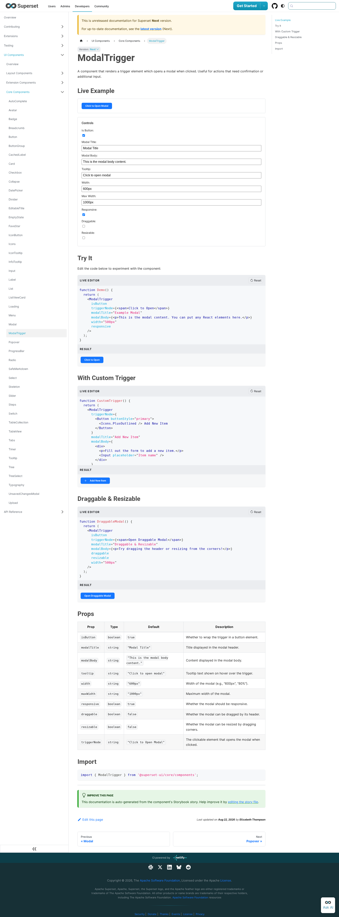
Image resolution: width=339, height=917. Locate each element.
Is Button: (88, 130)
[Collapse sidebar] (34, 849)
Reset (257, 280)
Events (176, 914)
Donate (152, 914)
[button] (34, 26)
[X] (160, 867)
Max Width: (89, 196)
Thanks (164, 914)
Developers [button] (82, 6)
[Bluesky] (179, 867)
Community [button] (101, 6)
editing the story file (243, 802)
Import (279, 48)
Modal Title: (89, 142)
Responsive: (89, 209)
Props (278, 42)
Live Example (283, 20)
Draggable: (89, 221)
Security (140, 914)
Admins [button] (65, 6)
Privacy (200, 914)
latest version (150, 29)
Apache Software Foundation (160, 880)
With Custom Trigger (287, 31)
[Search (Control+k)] (312, 6)
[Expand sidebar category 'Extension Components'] (62, 82)
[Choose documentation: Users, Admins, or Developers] (264, 6)
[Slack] (150, 867)
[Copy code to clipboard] (260, 774)
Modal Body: (90, 155)
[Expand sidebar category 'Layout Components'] (62, 73)
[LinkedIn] (169, 867)
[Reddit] (188, 867)
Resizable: (88, 232)
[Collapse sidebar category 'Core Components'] (62, 92)
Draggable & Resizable (288, 37)
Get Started (247, 6)
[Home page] (81, 41)
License (225, 880)
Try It (278, 25)
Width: (86, 182)
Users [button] (52, 6)
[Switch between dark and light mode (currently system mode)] (283, 6)
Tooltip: (86, 169)
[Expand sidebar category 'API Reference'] (62, 512)
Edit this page (92, 819)
